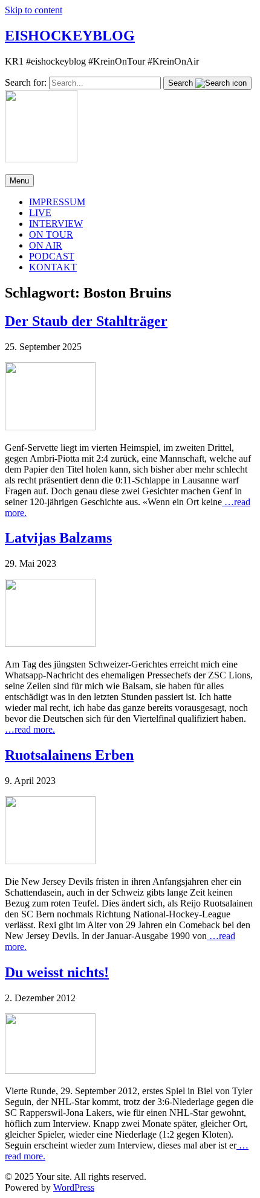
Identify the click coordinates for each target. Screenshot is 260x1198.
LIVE (40, 213)
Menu (19, 180)
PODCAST (51, 256)
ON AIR (45, 245)
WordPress (73, 1187)
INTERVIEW (56, 223)
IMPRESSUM (57, 202)
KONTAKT (53, 267)
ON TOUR (51, 234)
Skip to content (33, 10)
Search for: (26, 82)
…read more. (30, 729)
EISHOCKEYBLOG (70, 35)
